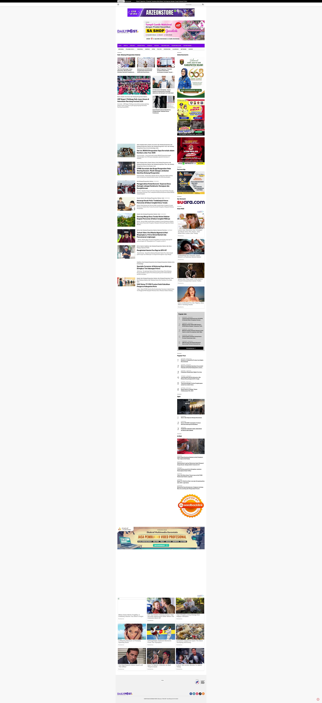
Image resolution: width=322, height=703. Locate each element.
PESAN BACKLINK (176, 45)
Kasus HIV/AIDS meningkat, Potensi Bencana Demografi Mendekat (191, 423)
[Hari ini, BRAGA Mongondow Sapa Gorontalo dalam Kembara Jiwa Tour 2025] (126, 151)
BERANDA (121, 49)
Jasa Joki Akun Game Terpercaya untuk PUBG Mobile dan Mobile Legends (189, 475)
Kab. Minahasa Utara (153, 392)
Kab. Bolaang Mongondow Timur (159, 146)
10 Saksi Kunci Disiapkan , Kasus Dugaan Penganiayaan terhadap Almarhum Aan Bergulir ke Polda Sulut (163, 91)
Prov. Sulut (169, 392)
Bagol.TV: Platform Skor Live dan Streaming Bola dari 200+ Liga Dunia (190, 481)
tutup (162, 680)
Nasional (159, 230)
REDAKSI (149, 45)
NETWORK (183, 49)
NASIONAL (140, 49)
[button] (203, 4)
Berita (118, 96)
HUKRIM (191, 49)
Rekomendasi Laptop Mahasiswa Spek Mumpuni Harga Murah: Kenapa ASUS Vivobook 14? (190, 463)
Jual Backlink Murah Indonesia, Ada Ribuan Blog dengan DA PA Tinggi (191, 378)
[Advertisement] (146, 129)
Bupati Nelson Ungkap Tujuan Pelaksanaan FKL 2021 (189, 390)
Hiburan (154, 162)
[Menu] (118, 4)
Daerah (122, 96)
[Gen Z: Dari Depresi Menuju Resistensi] (191, 406)
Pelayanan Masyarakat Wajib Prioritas (191, 372)
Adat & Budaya (140, 144)
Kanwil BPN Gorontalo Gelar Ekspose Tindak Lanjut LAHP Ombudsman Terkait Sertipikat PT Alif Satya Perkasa (145, 70)
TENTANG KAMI (165, 45)
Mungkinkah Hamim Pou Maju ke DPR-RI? (152, 250)
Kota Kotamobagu (150, 148)
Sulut (157, 148)
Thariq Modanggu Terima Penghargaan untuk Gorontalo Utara (192, 383)
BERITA (126, 45)
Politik (147, 247)
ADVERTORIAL (141, 45)
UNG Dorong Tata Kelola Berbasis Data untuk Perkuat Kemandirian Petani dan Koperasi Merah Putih (191, 343)
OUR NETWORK (187, 45)
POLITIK (159, 49)
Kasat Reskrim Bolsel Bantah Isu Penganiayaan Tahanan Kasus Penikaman (162, 111)
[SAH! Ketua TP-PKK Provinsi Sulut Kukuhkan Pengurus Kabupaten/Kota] (126, 396)
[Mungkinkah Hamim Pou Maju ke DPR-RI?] (126, 252)
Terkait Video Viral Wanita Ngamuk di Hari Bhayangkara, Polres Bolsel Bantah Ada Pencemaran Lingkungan (152, 235)
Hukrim (142, 198)
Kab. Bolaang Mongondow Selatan (138, 96)
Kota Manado (149, 166)
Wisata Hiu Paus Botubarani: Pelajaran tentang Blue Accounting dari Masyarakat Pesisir (190, 487)
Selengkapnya (190, 348)
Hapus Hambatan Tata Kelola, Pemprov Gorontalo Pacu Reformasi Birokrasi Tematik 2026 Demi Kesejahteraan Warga (165, 70)
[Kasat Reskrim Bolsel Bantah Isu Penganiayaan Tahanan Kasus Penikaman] (164, 102)
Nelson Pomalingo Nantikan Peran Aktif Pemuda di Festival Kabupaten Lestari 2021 (192, 366)
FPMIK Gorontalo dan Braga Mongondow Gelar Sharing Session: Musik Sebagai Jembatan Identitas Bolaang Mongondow (154, 170)
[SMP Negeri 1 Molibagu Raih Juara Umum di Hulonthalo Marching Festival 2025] (134, 85)
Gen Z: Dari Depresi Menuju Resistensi (191, 417)
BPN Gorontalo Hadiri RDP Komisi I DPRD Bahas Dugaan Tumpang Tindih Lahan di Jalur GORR (192, 325)
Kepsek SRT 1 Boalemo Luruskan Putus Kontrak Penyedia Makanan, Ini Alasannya (156, 1)
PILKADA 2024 (130, 49)
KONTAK (156, 45)
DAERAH (147, 49)
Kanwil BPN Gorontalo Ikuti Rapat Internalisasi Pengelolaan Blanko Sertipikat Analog (125, 70)
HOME (119, 45)
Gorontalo (127, 96)
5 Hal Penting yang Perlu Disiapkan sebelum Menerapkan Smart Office (189, 469)
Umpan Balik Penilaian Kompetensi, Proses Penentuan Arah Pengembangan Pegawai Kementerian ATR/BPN (192, 337)
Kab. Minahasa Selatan (142, 392)
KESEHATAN (167, 49)
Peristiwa (164, 230)
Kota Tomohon (162, 392)
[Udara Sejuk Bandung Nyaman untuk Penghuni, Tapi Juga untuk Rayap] (191, 446)
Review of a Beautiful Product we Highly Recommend (192, 360)
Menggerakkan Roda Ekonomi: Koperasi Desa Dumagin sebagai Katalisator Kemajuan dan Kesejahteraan (154, 186)
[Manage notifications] (318, 699)
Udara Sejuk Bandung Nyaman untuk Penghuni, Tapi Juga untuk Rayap (190, 457)
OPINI (153, 49)
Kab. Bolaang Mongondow (163, 144)
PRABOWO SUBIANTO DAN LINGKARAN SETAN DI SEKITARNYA (191, 429)
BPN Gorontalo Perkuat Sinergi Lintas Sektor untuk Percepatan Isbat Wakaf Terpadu (192, 331)
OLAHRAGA (176, 49)
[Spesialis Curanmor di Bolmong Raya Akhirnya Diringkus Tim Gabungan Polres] (126, 324)
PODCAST (132, 45)
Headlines (146, 246)
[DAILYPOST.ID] (127, 31)
